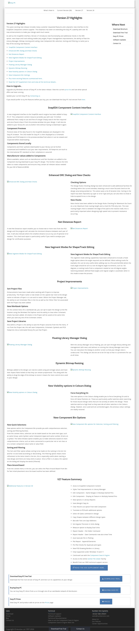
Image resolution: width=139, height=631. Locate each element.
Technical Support (54, 614)
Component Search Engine (100, 555)
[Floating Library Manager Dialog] (37, 345)
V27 (79, 10)
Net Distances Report (16, 54)
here (83, 100)
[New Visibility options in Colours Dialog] (37, 392)
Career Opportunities (100, 624)
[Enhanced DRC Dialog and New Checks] (37, 182)
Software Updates (119, 40)
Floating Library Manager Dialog (20, 65)
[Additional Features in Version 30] (37, 486)
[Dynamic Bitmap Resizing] (101, 370)
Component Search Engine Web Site (61, 622)
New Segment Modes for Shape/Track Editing (25, 58)
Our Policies (96, 621)
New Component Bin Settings (19, 75)
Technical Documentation (57, 618)
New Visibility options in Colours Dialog (23, 72)
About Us (95, 619)
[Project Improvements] (101, 288)
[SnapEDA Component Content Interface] (101, 114)
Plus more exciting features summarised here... (26, 78)
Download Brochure (120, 29)
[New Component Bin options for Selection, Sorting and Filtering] (101, 424)
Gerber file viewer (94, 559)
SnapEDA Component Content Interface (23, 47)
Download (9, 614)
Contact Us (117, 43)
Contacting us (35, 96)
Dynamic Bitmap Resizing (18, 68)
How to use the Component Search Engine (63, 620)
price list (68, 90)
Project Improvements (17, 61)
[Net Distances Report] (101, 228)
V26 (90, 10)
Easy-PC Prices (118, 36)
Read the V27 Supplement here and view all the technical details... (33, 82)
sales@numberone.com (100, 616)
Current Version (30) (64, 10)
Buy (7, 618)
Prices (47, 602)
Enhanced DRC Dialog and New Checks (23, 51)
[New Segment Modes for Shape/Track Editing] (37, 254)
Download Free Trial (120, 33)
